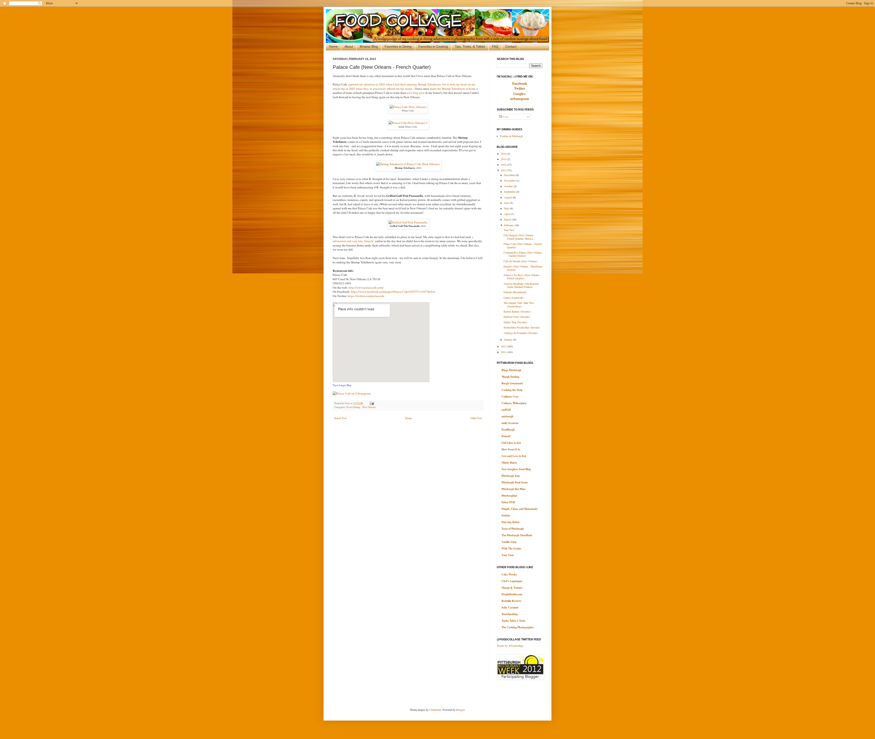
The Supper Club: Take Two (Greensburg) (519, 304)
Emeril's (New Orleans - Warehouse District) (523, 267)
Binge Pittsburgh (511, 370)
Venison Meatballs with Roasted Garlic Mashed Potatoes (521, 285)
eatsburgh (507, 416)
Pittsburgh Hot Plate (513, 489)
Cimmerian (435, 709)
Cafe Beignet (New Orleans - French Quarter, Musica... (519, 236)
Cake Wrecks (509, 574)
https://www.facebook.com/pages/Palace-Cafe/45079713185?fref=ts (393, 292)
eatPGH (506, 410)
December (510, 175)
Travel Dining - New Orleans (361, 407)
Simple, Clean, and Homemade (520, 509)
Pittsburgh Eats (511, 476)
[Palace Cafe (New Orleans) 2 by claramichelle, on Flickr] (408, 123)
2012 (504, 346)
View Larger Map (342, 385)
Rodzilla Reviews (511, 601)
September (510, 191)
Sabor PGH (508, 502)
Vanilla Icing (509, 542)
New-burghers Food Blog (516, 469)
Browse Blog (369, 46)
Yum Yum (508, 555)
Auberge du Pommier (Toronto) (521, 333)
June (507, 203)
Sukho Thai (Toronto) (515, 322)
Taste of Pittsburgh (513, 529)
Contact (510, 46)
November (510, 180)
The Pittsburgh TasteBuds (517, 535)
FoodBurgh (508, 429)
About (349, 46)
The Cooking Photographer (518, 627)
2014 (504, 164)
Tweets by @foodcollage (510, 645)
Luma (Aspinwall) (513, 297)
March (508, 219)
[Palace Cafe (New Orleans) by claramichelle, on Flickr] (408, 107)
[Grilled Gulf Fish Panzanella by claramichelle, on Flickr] (408, 222)
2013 (504, 170)
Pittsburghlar (509, 496)
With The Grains (511, 548)
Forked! (506, 436)
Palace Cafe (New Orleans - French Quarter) (523, 245)
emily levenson (510, 423)
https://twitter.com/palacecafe (366, 296)
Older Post (476, 418)
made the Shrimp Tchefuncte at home (453, 89)
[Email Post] (371, 403)
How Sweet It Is (511, 449)
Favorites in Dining (398, 46)
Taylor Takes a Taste (513, 621)
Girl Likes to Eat (511, 443)
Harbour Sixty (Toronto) (517, 316)
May (507, 208)
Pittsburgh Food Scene (515, 482)
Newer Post (340, 418)
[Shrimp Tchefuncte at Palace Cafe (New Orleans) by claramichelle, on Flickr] (408, 164)
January (508, 339)
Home (333, 46)
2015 (504, 159)
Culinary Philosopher (514, 403)
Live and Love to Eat (514, 456)
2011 (504, 352)
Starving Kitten (511, 522)
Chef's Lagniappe (512, 581)
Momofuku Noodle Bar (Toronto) (522, 327)
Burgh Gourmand (512, 383)
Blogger (460, 709)
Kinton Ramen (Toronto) (517, 311)
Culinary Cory (510, 396)
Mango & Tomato (512, 588)
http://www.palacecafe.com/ (366, 287)
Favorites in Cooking (433, 46)
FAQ (495, 46)
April (507, 214)
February (509, 225)
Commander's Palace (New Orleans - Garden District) (523, 254)
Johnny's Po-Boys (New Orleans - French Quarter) (522, 276)
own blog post (416, 93)
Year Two (509, 230)
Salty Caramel (510, 607)
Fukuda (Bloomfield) (515, 292)
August (508, 197)
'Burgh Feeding (510, 377)
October (508, 186)
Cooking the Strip (512, 390)
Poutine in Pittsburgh (511, 136)
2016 (504, 153)
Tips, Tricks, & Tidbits (470, 46)
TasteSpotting (510, 614)
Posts (505, 116)
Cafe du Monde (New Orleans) (520, 261)
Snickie (506, 515)
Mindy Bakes (509, 462)
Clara (348, 403)
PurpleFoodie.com (512, 594)
